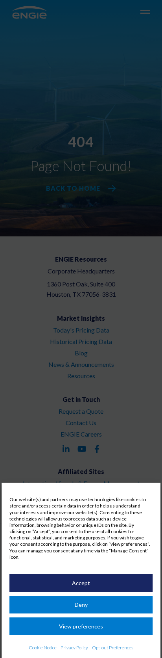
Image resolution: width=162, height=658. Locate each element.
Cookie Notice (43, 648)
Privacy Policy (74, 648)
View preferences (81, 626)
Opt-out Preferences (112, 648)
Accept (81, 583)
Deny (81, 604)
